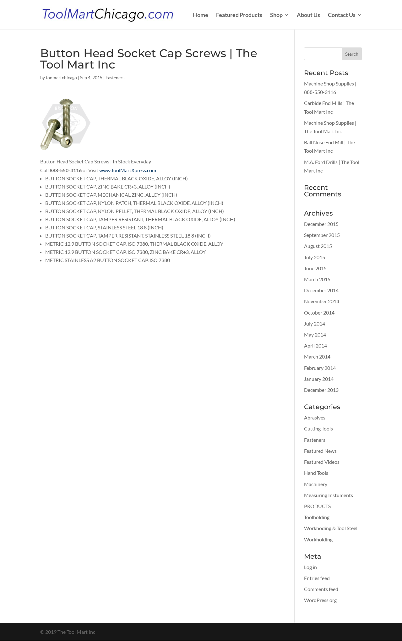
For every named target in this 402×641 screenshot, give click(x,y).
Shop (276, 15)
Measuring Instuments (328, 495)
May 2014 (315, 334)
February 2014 (320, 368)
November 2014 (321, 301)
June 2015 (315, 268)
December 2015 (321, 224)
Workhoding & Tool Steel (330, 528)
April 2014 (315, 345)
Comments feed (321, 589)
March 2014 (317, 356)
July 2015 (314, 257)
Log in (310, 567)
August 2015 (318, 246)
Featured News (320, 451)
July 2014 (314, 323)
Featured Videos (322, 462)
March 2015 (317, 279)
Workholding (318, 539)
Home (200, 15)
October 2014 (319, 312)
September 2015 (322, 235)
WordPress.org (320, 600)
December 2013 (321, 390)
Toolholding (316, 517)
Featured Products (239, 15)
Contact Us (342, 15)
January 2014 (319, 379)
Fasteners (115, 77)
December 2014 (321, 290)
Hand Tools (316, 473)
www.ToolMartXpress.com (127, 170)
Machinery (315, 484)
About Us (308, 15)
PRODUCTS (317, 506)
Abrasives (314, 417)
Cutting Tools (318, 428)
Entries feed (317, 578)
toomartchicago (61, 77)
